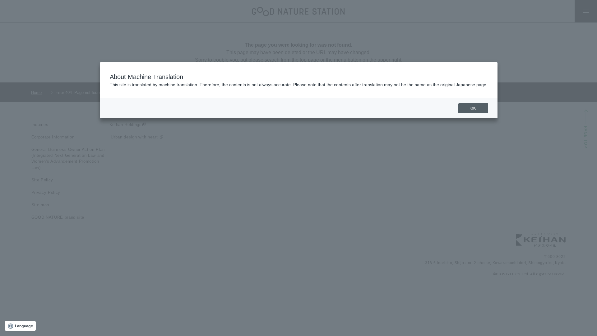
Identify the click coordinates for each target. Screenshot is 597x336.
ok (473, 108)
